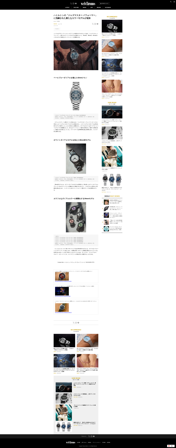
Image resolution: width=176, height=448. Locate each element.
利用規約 (89, 442)
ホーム (55, 21)
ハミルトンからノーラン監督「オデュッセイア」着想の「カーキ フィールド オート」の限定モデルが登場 (85, 384)
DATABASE (108, 7)
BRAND (99, 7)
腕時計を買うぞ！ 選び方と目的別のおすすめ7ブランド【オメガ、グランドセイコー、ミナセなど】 (112, 189)
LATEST (67, 7)
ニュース (60, 24)
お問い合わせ (84, 442)
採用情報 (108, 442)
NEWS (84, 7)
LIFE (91, 7)
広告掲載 (103, 442)
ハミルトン (57, 28)
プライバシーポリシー (97, 442)
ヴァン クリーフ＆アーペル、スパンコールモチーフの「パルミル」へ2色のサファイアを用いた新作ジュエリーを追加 (87, 370)
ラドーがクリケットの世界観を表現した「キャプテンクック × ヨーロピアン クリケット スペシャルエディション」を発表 (64, 370)
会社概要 (78, 442)
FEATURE (76, 7)
